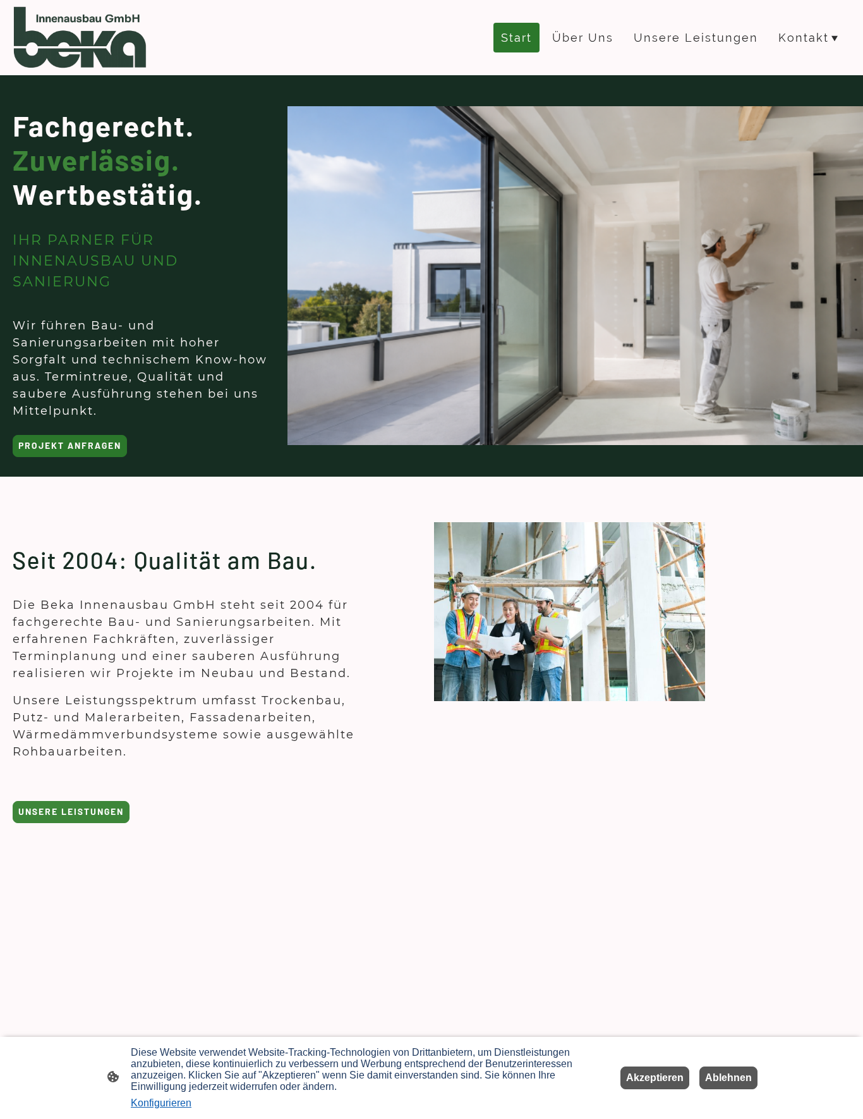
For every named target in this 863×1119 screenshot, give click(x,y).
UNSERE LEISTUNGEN (71, 811)
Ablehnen (728, 1077)
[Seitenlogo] (80, 37)
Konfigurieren (161, 1103)
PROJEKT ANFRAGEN (69, 445)
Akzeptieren (655, 1077)
